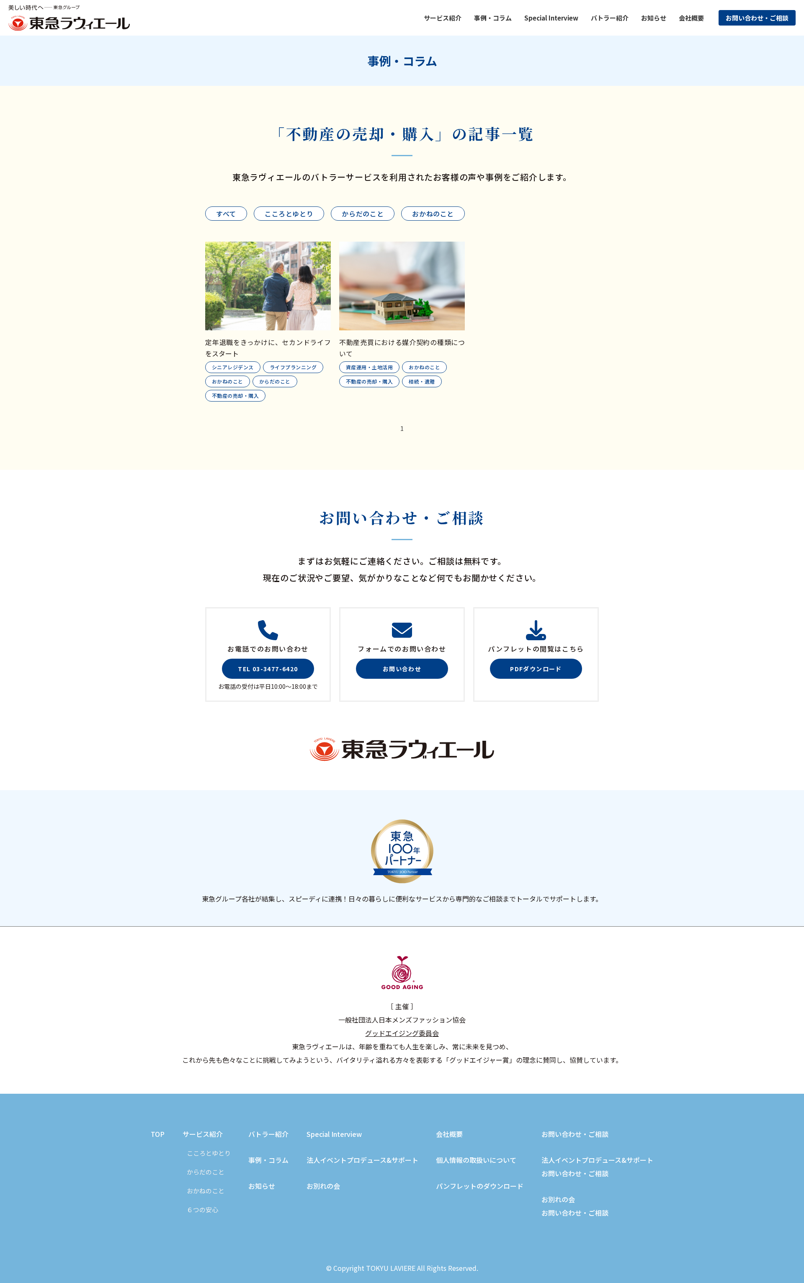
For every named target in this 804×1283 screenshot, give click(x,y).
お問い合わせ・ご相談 (757, 17)
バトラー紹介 (610, 17)
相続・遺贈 (422, 381)
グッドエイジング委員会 (402, 1033)
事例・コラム (268, 1160)
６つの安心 (202, 1209)
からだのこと (363, 214)
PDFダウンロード (536, 669)
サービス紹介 (203, 1134)
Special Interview (551, 17)
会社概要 (691, 17)
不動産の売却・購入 (235, 395)
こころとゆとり (289, 214)
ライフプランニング (293, 367)
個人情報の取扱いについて (476, 1160)
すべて (226, 214)
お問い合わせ (402, 669)
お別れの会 (323, 1186)
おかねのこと (433, 214)
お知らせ (653, 17)
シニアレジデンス (233, 367)
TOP (158, 1134)
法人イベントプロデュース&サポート (362, 1160)
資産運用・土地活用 (369, 367)
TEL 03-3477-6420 (268, 669)
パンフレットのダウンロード (479, 1186)
